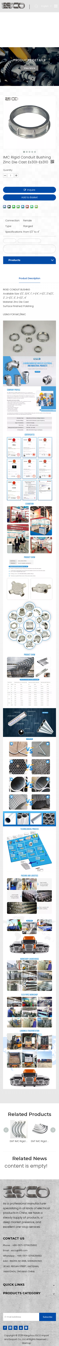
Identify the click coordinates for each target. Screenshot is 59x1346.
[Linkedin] (10, 1328)
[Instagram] (26, 1328)
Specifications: (14, 232)
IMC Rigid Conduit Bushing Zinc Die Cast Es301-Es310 (28, 249)
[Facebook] (5, 1328)
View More (29, 68)
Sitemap (26, 1343)
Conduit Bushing (29, 241)
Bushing (9, 241)
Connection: (12, 220)
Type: (8, 226)
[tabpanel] (29, 66)
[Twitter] (16, 1328)
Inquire (31, 190)
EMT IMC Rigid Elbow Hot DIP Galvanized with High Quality (19, 1141)
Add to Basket (29, 197)
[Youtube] (21, 1328)
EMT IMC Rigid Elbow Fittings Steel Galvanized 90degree (40, 1141)
